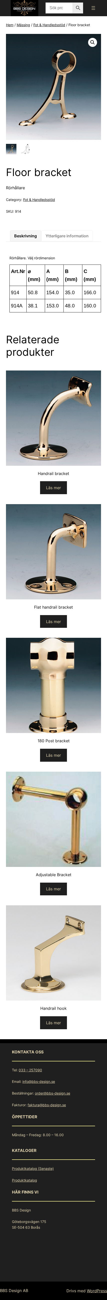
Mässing (23, 25)
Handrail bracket (53, 473)
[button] (92, 42)
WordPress (97, 1290)
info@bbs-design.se (38, 1081)
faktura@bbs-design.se (47, 1105)
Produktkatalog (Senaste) (33, 1168)
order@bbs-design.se (52, 1093)
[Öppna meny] (93, 8)
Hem (9, 25)
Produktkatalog (24, 1180)
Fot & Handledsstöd (49, 25)
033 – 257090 (30, 1070)
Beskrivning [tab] (25, 235)
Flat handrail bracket (53, 607)
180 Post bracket (54, 740)
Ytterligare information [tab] (67, 235)
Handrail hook (53, 1008)
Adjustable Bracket (53, 874)
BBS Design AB (14, 1290)
